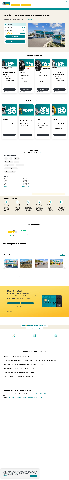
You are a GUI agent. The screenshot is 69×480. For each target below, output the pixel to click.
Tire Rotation (30, 397)
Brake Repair (11, 397)
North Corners (33, 393)
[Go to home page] (6, 3)
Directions (30, 19)
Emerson (28, 393)
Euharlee (46, 393)
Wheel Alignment (17, 397)
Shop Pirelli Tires (26, 89)
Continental (46, 399)
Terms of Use (15, 473)
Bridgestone (41, 399)
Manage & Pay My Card (27, 306)
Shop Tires (15, 4)
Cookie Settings (5, 475)
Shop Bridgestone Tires (43, 89)
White (41, 393)
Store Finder (62, 254)
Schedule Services (26, 4)
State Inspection (41, 397)
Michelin (63, 399)
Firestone (54, 399)
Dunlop (50, 399)
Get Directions (42, 152)
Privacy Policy (10, 473)
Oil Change (35, 397)
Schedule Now (9, 134)
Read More (6, 212)
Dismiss (33, 476)
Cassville (38, 393)
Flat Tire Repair (24, 397)
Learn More (23, 83)
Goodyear (58, 399)
